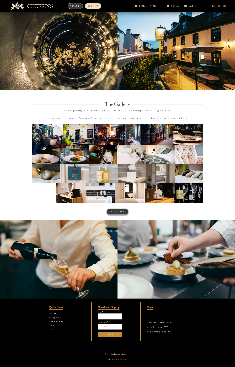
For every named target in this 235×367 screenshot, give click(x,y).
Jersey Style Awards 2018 (157, 327)
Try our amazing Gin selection (159, 331)
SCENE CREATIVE (120, 359)
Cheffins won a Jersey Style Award (161, 322)
